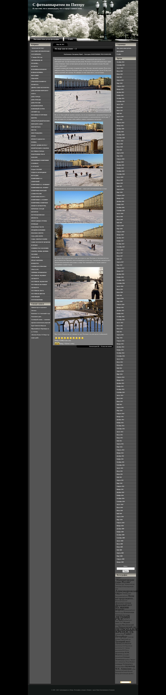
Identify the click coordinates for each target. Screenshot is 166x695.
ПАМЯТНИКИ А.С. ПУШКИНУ (40, 184)
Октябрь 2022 (120, 62)
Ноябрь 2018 (120, 204)
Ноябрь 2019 (120, 168)
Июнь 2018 (120, 219)
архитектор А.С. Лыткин (122, 648)
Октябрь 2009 (120, 534)
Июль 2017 (120, 253)
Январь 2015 (120, 344)
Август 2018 (120, 213)
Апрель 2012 (120, 444)
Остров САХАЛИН (36, 169)
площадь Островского (124, 664)
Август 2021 (120, 104)
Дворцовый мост (123, 605)
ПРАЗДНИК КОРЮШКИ (38, 230)
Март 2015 (119, 337)
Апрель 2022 (120, 80)
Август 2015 (120, 322)
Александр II (119, 586)
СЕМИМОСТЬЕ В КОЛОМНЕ (40, 248)
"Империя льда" (119, 584)
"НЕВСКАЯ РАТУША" (37, 48)
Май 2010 (119, 513)
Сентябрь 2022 (121, 65)
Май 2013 (119, 404)
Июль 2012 (120, 434)
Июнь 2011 (120, 474)
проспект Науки (120, 666)
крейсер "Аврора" (130, 659)
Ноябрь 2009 (120, 531)
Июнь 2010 (120, 510)
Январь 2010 (120, 525)
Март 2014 (119, 374)
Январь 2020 (120, 162)
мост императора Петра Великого (125, 662)
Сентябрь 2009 (121, 537)
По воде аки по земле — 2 (66, 49)
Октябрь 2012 (120, 425)
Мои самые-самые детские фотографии (46, 39)
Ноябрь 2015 (120, 313)
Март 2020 (119, 156)
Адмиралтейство (130, 584)
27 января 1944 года (36, 57)
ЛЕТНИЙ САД (35, 111)
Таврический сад (126, 639)
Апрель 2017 (120, 262)
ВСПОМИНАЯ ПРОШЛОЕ (39, 69)
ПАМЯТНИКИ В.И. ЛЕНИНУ (39, 187)
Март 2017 (119, 265)
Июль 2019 (120, 180)
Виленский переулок (121, 600)
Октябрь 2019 (120, 171)
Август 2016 (120, 286)
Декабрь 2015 (120, 310)
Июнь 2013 (120, 401)
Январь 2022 (120, 89)
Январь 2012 (120, 453)
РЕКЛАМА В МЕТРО (37, 233)
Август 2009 (120, 541)
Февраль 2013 (120, 413)
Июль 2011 (120, 471)
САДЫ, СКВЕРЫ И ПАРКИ (39, 239)
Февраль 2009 (120, 559)
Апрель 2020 (120, 153)
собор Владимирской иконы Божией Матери (125, 671)
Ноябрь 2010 (120, 495)
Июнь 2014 (120, 365)
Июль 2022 (120, 71)
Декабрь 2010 (120, 492)
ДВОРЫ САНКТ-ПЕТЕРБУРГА (40, 87)
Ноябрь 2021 (120, 95)
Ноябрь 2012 (120, 422)
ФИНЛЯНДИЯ (35, 296)
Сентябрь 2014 (121, 356)
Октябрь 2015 (120, 316)
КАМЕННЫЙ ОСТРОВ (38, 108)
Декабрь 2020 (120, 128)
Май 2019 (119, 186)
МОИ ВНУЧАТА (36, 127)
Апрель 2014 (120, 371)
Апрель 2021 (120, 116)
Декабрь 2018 (120, 201)
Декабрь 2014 (120, 347)
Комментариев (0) (94, 346)
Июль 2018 (120, 216)
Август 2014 (120, 359)
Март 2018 (119, 228)
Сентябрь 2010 (121, 501)
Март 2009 (119, 556)
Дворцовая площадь (123, 603)
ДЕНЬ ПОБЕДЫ (36, 99)
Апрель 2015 (120, 334)
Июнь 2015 (120, 328)
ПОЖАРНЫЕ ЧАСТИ (37, 227)
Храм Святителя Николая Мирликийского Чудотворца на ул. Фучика (40, 328)
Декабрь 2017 (120, 237)
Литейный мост (127, 620)
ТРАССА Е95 (35, 269)
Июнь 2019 (120, 183)
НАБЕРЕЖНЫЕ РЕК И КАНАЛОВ (101, 54)
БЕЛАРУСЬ (34, 66)
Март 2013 (119, 410)
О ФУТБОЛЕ (35, 166)
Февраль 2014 (120, 377)
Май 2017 (119, 259)
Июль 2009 (120, 544)
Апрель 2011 (120, 480)
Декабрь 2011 (120, 456)
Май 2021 (119, 113)
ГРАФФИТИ (34, 78)
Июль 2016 (120, 289)
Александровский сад (126, 592)
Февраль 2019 (120, 195)
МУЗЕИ (33, 136)
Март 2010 (119, 519)
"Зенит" (118, 578)
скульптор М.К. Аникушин (125, 667)
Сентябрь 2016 (121, 283)
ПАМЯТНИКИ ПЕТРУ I (38, 196)
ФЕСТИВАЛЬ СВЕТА (37, 290)
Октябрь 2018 (120, 207)
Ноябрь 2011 (120, 459)
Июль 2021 (120, 107)
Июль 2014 (120, 362)
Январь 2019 (120, 198)
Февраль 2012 (120, 450)
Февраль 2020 (120, 159)
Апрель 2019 (120, 189)
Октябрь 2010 (120, 498)
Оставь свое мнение (106, 346)
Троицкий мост (122, 641)
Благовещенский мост (121, 596)
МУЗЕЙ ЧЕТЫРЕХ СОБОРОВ (40, 148)
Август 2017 (120, 250)
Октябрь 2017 (120, 244)
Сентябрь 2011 (121, 465)
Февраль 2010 (120, 522)
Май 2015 (119, 331)
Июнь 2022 (120, 74)
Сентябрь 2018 (121, 210)
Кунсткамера (126, 615)
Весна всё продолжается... (124, 597)
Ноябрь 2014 (120, 350)
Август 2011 (120, 468)
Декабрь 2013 (120, 383)
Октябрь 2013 (120, 389)
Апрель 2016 (120, 298)
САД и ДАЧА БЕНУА (37, 236)
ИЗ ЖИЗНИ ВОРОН (37, 105)
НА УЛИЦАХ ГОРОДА (37, 151)
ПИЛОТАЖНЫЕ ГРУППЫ (39, 221)
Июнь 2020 (120, 147)
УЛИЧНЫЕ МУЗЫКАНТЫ (39, 272)
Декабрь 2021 (120, 92)
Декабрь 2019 (120, 165)
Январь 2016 (120, 307)
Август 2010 (120, 504)
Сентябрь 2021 (121, 101)
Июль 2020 (120, 144)
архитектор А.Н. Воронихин (123, 646)
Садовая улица (119, 634)
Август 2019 (120, 177)
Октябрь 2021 (120, 98)
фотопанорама (124, 673)
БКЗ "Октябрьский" (125, 593)
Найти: (126, 566)
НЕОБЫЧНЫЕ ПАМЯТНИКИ (40, 160)
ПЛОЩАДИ (34, 224)
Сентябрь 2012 (121, 428)
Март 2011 (119, 483)
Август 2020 (120, 140)
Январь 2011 (120, 489)
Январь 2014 (120, 380)
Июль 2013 (120, 398)
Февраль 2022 (120, 86)
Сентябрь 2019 (121, 174)
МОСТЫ (33, 130)
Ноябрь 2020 (120, 131)
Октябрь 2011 (120, 462)
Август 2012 (120, 431)
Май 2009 (119, 550)
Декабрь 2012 (120, 419)
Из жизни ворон (122, 608)
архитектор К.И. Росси (122, 650)
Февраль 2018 (120, 231)
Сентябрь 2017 (121, 247)
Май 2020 (119, 150)
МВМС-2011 (119, 622)
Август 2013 (120, 395)
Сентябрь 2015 (121, 319)
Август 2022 (120, 68)
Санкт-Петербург (123, 635)
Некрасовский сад (127, 627)
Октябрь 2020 (120, 134)
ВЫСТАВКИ (35, 75)
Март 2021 (119, 119)
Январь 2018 (120, 234)
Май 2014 (119, 368)
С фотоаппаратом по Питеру (59, 4)
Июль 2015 (120, 325)
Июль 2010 (120, 507)
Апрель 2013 (120, 407)
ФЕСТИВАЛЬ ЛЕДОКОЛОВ (39, 281)
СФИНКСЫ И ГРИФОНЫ (38, 266)
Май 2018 (119, 222)
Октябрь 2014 (120, 353)
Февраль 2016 (120, 304)
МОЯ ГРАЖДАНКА (36, 133)
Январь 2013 (120, 416)
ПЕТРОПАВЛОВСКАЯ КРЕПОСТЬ (133, 631)
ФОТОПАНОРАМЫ (37, 299)
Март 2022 (119, 83)
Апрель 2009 (120, 553)
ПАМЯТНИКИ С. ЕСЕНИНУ (39, 199)
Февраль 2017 (120, 268)
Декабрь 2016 (120, 274)
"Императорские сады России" (124, 580)
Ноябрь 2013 (120, 386)
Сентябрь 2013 (121, 392)
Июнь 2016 (120, 292)
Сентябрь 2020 (121, 137)
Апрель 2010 (120, 516)
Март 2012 (119, 447)
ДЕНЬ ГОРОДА (35, 96)
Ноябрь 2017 (120, 240)
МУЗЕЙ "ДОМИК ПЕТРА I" (39, 145)
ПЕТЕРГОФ (34, 212)
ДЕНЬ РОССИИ (35, 102)
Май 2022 (119, 77)
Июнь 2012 (120, 437)
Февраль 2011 (120, 486)
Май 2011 (119, 477)
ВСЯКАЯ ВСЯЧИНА (37, 72)
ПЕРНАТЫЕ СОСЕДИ (37, 208)
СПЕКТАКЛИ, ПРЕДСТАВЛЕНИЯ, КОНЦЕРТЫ (37, 260)
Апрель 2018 (120, 225)
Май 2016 (119, 295)
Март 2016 (119, 301)
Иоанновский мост (129, 610)
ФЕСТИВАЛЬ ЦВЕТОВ (38, 293)
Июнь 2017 (120, 256)
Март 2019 (119, 192)
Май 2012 (119, 441)
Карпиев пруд (119, 612)
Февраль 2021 (120, 122)
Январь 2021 (120, 125)
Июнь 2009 (120, 547)
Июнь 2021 (120, 110)
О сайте (70, 39)
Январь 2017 (120, 271)
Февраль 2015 (120, 340)
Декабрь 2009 (120, 528)
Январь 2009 (120, 562)
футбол (131, 673)
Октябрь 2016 (120, 280)
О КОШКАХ (34, 163)
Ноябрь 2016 (120, 277)
